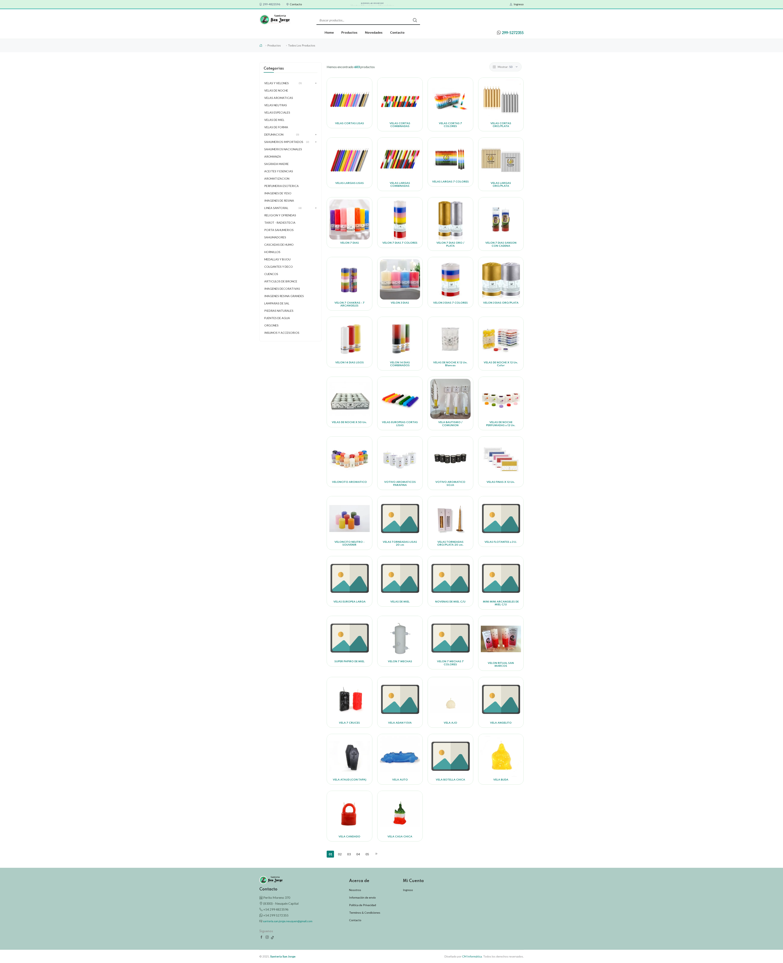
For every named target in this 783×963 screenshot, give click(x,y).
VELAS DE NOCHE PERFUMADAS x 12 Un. (500, 424)
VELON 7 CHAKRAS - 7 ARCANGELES (349, 304)
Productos (349, 32)
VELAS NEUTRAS (275, 105)
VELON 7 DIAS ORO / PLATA (450, 244)
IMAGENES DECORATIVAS (282, 288)
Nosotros (355, 890)
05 (367, 854)
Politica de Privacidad (362, 905)
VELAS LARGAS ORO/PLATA (501, 184)
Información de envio (362, 897)
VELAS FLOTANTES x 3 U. (500, 542)
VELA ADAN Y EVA (400, 723)
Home (329, 32)
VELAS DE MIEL (400, 601)
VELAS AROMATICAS (278, 98)
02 (340, 854)
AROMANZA (272, 156)
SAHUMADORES (275, 237)
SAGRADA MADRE (276, 164)
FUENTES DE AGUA (277, 318)
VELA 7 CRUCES (349, 723)
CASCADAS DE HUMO (279, 244)
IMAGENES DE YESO (277, 193)
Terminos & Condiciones (364, 912)
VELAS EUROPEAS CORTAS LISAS (400, 424)
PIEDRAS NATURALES (278, 310)
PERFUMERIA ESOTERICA (281, 186)
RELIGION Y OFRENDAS (280, 215)
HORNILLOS (272, 252)
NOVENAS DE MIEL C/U (450, 601)
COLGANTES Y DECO (278, 266)
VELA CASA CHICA (399, 836)
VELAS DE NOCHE (276, 90)
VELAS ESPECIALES (277, 112)
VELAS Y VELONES (290, 83)
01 (330, 854)
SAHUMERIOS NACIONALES (283, 149)
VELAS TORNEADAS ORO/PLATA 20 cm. (450, 543)
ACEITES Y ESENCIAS (278, 171)
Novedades (374, 32)
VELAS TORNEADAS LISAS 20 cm (400, 543)
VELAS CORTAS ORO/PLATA (500, 125)
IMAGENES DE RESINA (279, 200)
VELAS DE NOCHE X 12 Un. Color (501, 364)
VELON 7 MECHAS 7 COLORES (450, 663)
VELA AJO (450, 723)
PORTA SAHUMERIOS (279, 230)
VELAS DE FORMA (276, 127)
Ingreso (519, 4)
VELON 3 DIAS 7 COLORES (450, 303)
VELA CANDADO (349, 836)
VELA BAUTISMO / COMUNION (450, 424)
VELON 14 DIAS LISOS (349, 362)
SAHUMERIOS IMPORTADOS (290, 142)
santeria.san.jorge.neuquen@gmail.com (287, 921)
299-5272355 (513, 32)
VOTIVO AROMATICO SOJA (450, 483)
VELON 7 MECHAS (400, 661)
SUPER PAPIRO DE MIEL (349, 661)
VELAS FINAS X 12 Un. (501, 482)
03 (349, 854)
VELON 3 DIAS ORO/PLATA (501, 303)
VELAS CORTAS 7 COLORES (450, 125)
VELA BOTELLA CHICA (450, 779)
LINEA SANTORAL (290, 208)
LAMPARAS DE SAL (276, 303)
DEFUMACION (290, 134)
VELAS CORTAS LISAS (349, 123)
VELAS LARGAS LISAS (349, 183)
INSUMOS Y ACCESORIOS (281, 332)
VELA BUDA (500, 779)
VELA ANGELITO (501, 723)
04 (358, 854)
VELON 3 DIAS (400, 303)
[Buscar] (415, 20)
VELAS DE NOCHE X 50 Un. (349, 422)
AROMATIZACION (276, 178)
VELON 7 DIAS (349, 243)
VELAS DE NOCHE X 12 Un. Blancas (450, 364)
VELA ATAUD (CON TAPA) (349, 779)
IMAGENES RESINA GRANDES (284, 296)
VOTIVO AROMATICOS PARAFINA (400, 483)
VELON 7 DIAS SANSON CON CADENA (500, 244)
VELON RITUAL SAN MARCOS (501, 664)
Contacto (296, 4)
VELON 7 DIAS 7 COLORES (399, 243)
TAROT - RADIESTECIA (279, 222)
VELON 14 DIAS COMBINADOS (400, 364)
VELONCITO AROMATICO (349, 482)
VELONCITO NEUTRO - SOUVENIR (349, 543)
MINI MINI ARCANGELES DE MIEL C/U (501, 603)
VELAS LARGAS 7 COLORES (450, 181)
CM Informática (472, 956)
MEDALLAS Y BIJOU (277, 259)
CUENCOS (271, 274)
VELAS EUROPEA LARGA (349, 601)
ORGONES (271, 325)
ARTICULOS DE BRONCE (280, 281)
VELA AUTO (400, 779)
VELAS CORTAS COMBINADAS (399, 125)
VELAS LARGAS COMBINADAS (400, 184)
